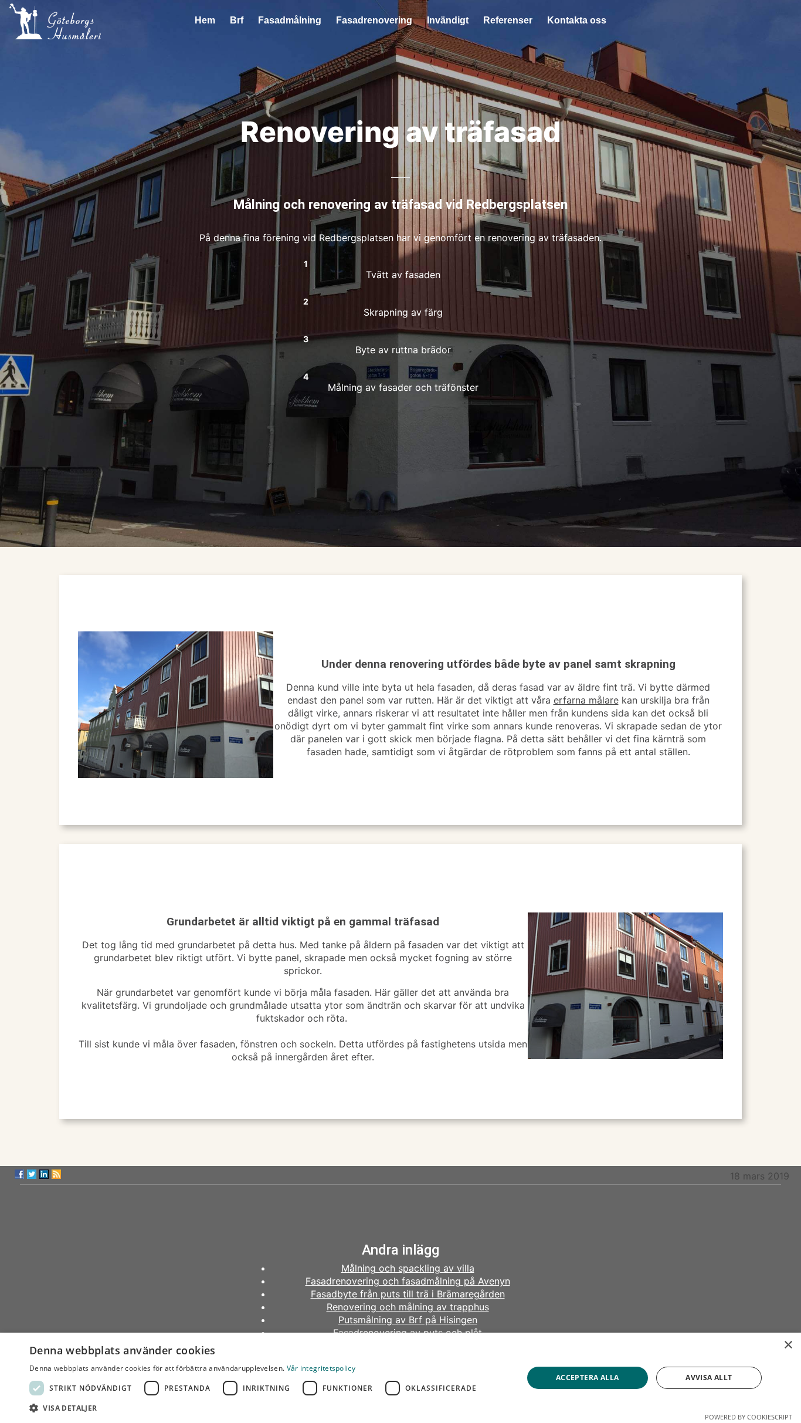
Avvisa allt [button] (708, 1378)
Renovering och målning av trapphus (408, 1307)
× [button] (787, 1345)
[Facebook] (19, 1174)
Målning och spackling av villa (407, 1268)
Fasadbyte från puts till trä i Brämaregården (408, 1294)
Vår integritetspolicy (321, 1368)
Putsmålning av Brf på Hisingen (407, 1320)
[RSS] (56, 1174)
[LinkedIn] (44, 1174)
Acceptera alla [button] (587, 1378)
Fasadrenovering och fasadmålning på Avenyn (408, 1281)
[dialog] (400, 1378)
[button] (256, 1408)
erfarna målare (586, 700)
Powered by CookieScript (748, 1416)
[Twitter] (31, 1174)
